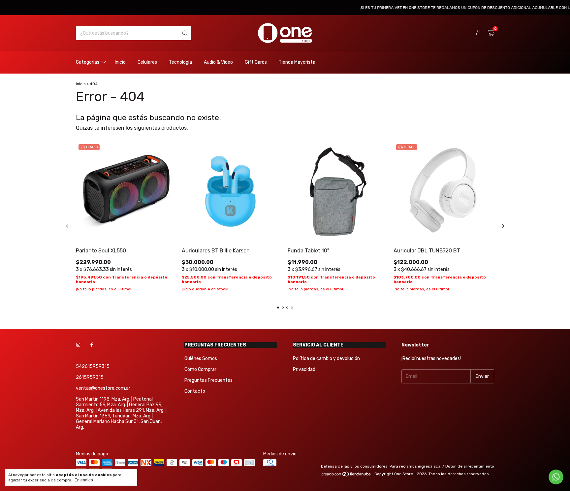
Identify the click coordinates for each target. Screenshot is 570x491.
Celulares (147, 62)
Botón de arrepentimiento (469, 466)
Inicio (120, 62)
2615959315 (90, 377)
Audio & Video (218, 62)
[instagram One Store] (78, 345)
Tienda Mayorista (297, 62)
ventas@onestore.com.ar (103, 388)
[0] (490, 33)
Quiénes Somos (200, 358)
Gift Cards (256, 62)
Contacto (194, 391)
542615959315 (93, 366)
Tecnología (180, 62)
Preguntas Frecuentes (208, 380)
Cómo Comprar (200, 369)
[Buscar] (184, 33)
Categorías (87, 62)
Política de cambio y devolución (326, 358)
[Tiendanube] (346, 475)
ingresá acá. (429, 466)
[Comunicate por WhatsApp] (556, 477)
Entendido (84, 480)
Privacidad (304, 369)
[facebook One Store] (91, 345)
